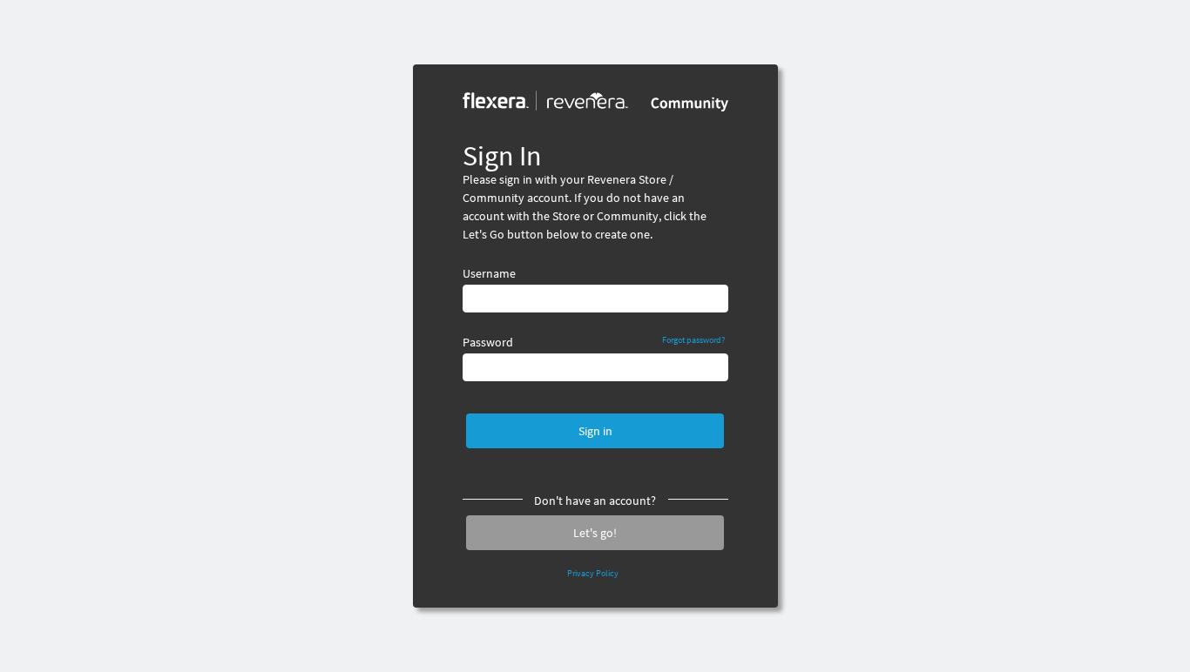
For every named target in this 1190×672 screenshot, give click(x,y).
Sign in (595, 431)
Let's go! (595, 533)
